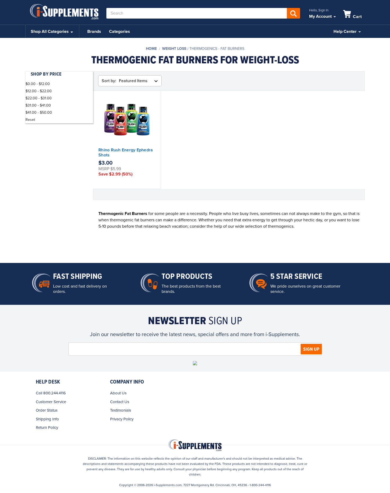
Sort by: (109, 80)
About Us (118, 393)
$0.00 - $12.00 (37, 84)
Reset (30, 119)
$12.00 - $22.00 (38, 91)
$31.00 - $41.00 (38, 105)
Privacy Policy (121, 419)
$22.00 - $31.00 (38, 98)
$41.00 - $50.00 (38, 112)
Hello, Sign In (318, 10)
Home (151, 48)
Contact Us (119, 401)
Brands (94, 31)
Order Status (47, 410)
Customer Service (51, 401)
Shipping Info (47, 419)
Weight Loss (174, 48)
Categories (119, 31)
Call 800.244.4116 (51, 393)
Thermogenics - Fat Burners (216, 48)
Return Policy (47, 427)
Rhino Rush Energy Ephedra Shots (125, 152)
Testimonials (120, 410)
